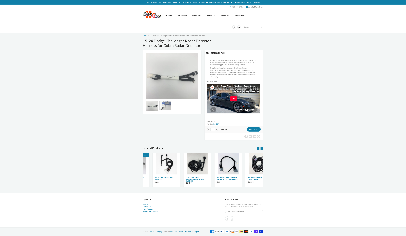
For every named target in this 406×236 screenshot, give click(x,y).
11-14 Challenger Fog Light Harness (247, 178)
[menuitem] (168, 15)
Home (145, 36)
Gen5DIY (216, 124)
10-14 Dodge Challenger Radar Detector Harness (217, 178)
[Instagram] (232, 218)
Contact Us (147, 206)
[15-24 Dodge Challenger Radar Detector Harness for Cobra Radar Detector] (172, 76)
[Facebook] (227, 218)
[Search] (261, 27)
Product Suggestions (150, 211)
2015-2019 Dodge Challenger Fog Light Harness (185, 179)
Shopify (159, 232)
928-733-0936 (237, 7)
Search (145, 204)
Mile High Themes (176, 232)
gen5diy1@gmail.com (255, 7)
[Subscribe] (260, 211)
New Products (148, 209)
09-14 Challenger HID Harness (154, 178)
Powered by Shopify (192, 232)
